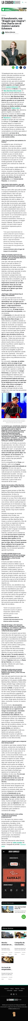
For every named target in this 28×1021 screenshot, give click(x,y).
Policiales (21, 990)
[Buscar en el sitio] (23, 2)
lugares (15, 990)
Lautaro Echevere (12, 87)
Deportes (17, 988)
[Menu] (25, 2)
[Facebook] (24, 67)
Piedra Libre (15, 108)
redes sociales (17, 842)
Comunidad (9, 990)
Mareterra (7, 117)
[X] (20, 67)
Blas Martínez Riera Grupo (12, 91)
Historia (22, 988)
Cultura (3, 15)
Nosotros (6, 988)
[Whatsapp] (13, 67)
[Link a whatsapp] (24, 916)
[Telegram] (17, 67)
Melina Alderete (10, 32)
